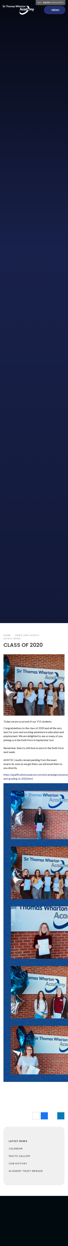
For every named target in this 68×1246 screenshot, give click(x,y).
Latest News (12, 638)
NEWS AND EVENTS (27, 635)
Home (7, 635)
